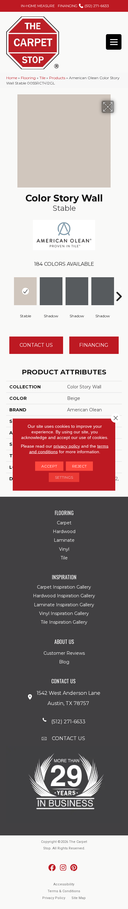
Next (118, 287)
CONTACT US (68, 738)
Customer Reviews (64, 653)
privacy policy (66, 446)
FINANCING (67, 6)
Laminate (64, 540)
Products (57, 77)
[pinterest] (74, 868)
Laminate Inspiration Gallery (64, 605)
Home (11, 77)
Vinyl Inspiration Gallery (64, 613)
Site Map (78, 898)
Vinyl (64, 549)
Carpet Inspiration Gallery (64, 587)
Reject (79, 466)
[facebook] (52, 868)
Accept (49, 466)
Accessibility (63, 884)
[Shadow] (51, 291)
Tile (42, 77)
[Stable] (25, 291)
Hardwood (64, 531)
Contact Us (36, 345)
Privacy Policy (53, 898)
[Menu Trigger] (113, 42)
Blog (64, 662)
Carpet (64, 523)
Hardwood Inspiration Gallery (64, 596)
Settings (64, 477)
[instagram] (63, 868)
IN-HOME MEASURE (38, 6)
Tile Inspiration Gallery (64, 622)
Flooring (28, 77)
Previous (9, 287)
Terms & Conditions (64, 891)
